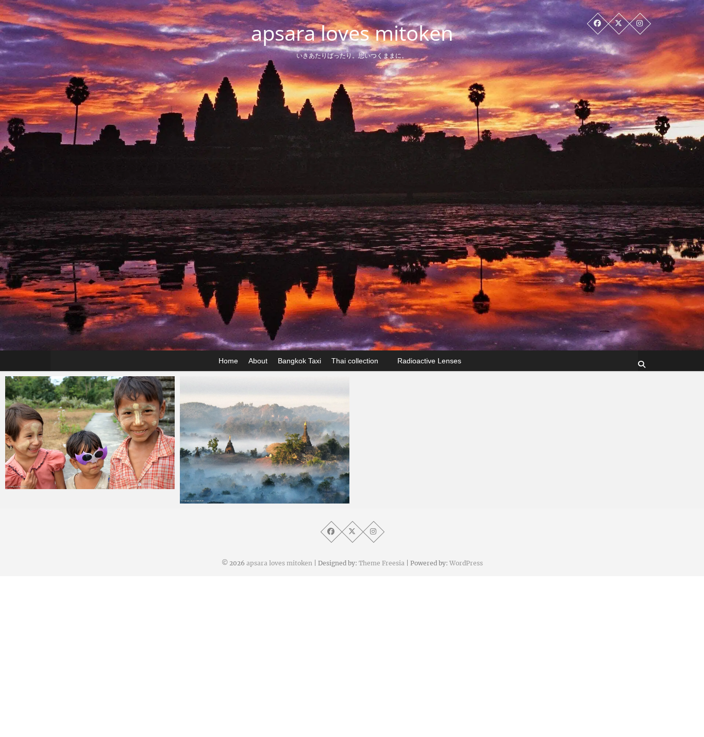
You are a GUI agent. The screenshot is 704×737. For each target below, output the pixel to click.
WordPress (466, 563)
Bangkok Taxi (299, 361)
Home (228, 361)
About (257, 361)
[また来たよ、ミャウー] (90, 432)
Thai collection (354, 361)
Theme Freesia (382, 563)
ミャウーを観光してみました (250, 498)
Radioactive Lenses (429, 361)
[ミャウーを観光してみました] (264, 440)
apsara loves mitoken (352, 33)
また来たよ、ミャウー (64, 484)
